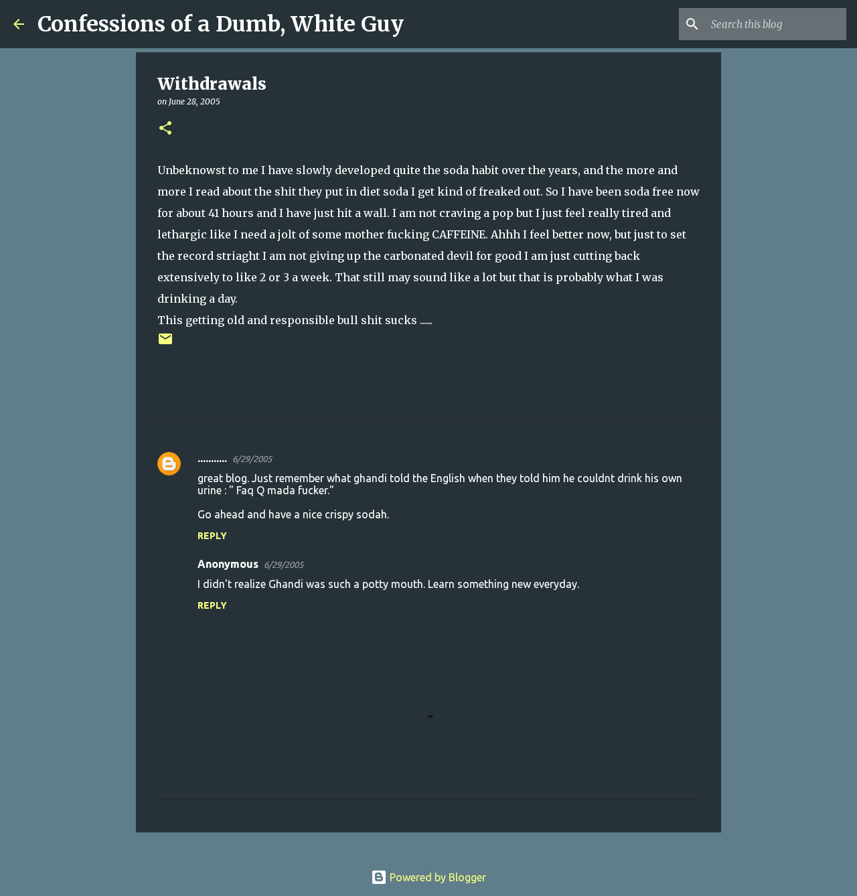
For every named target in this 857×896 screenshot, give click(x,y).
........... (212, 458)
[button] (165, 129)
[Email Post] (165, 344)
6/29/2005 (252, 458)
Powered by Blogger (436, 877)
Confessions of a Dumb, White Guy (220, 24)
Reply (212, 535)
